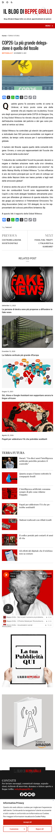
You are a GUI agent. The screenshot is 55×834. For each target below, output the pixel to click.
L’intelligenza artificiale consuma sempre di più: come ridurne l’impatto (34, 492)
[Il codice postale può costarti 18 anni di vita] (9, 539)
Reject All (40, 829)
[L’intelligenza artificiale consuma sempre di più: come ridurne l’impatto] (9, 493)
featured (8, 227)
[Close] (53, 800)
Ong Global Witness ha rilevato (18, 117)
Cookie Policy (40, 816)
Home (4, 36)
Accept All (27, 822)
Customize (14, 829)
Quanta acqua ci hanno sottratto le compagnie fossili (35, 475)
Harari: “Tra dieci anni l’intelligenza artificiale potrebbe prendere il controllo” (36, 461)
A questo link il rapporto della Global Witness (22, 213)
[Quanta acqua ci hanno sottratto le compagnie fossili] (9, 478)
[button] (4, 2)
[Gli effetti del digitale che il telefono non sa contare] (9, 555)
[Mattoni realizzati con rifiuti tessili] (9, 524)
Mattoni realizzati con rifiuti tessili (35, 520)
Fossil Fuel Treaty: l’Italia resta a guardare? (44, 243)
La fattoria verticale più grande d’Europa (20, 355)
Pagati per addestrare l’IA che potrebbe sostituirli (24, 439)
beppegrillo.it (7, 53)
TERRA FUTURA (13, 36)
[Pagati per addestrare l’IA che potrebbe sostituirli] (9, 508)
